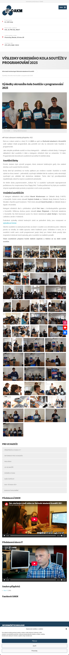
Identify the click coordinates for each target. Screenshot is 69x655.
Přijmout (34, 641)
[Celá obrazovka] (64, 536)
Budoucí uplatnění (11, 490)
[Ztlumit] (62, 536)
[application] (34, 519)
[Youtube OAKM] (65, 327)
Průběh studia (9, 473)
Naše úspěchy (9, 479)
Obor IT (6, 590)
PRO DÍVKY (7, 461)
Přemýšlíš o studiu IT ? (12, 450)
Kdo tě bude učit (10, 484)
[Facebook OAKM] (65, 332)
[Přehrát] (4, 536)
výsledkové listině (9, 223)
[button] (66, 629)
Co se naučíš (8, 467)
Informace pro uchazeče (13, 456)
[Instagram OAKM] (65, 322)
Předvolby (34, 651)
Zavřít (34, 646)
